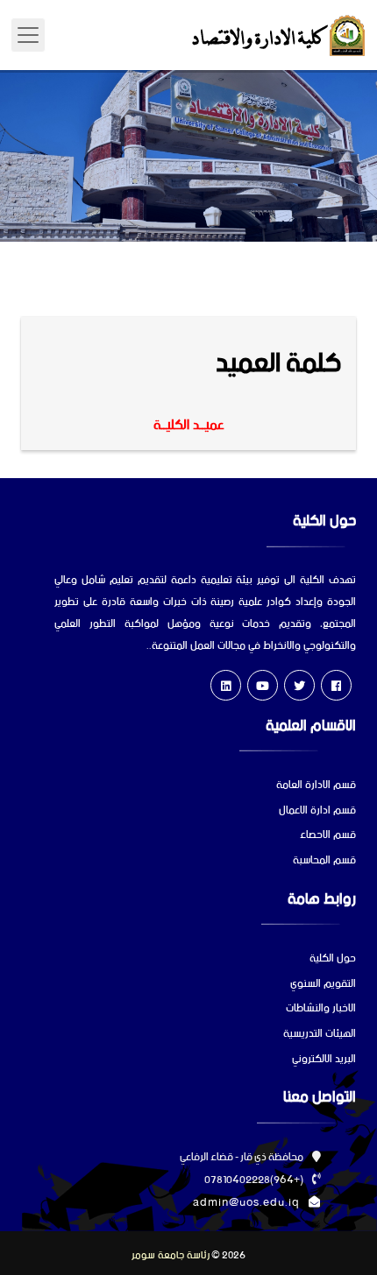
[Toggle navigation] (28, 35)
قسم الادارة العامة (316, 786)
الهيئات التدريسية (319, 1034)
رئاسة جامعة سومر (171, 1255)
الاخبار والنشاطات (321, 1009)
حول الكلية (332, 959)
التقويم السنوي (323, 984)
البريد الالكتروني (324, 1060)
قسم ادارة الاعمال (317, 811)
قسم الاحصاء (328, 836)
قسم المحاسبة (324, 861)
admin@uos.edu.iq (246, 1202)
